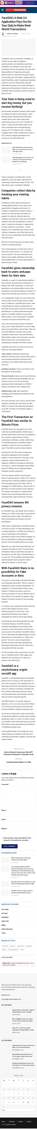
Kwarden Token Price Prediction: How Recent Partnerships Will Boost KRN (23, 883)
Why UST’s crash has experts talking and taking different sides (23, 1029)
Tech (3, 933)
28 (23, 1102)
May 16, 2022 (16, 1032)
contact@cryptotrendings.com (11, 999)
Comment (6, 784)
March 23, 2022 (25, 33)
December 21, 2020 (18, 1050)
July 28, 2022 (16, 1014)
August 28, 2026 (17, 154)
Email (4, 819)
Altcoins (5, 909)
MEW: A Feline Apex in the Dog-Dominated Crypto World (21, 859)
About (3, 1121)
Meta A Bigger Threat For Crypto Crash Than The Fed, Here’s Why (22, 1020)
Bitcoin (4, 913)
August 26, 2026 (17, 164)
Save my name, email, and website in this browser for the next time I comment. (17, 839)
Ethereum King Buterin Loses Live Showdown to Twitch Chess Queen (23, 1064)
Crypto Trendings (12, 33)
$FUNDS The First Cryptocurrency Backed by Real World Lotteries (22, 892)
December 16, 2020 (18, 1067)
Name (4, 810)
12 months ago (16, 886)
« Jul (3, 1110)
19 (13, 1098)
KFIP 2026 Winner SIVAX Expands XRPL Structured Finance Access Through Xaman (22, 149)
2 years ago (15, 862)
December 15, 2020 (18, 1058)
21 (23, 1098)
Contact (29, 1121)
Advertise (12, 1121)
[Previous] (16, 170)
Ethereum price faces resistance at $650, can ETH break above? (23, 1046)
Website (4, 828)
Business (5, 917)
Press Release (7, 929)
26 (13, 1102)
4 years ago (15, 895)
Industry (5, 921)
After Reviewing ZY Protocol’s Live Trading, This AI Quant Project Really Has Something (23, 159)
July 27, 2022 (16, 1023)
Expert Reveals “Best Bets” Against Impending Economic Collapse (23, 1011)
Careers (20, 1121)
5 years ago (15, 877)
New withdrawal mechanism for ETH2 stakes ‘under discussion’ (22, 1055)
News (4, 925)
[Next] (20, 170)
